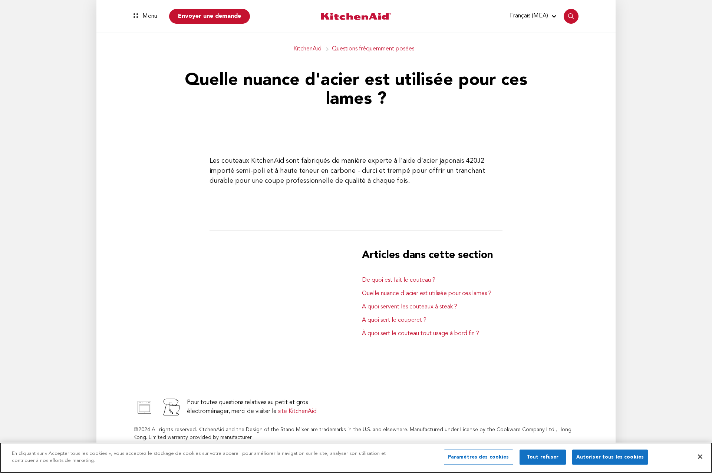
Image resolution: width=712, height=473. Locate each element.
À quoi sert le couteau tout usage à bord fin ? (420, 334)
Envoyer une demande (209, 16)
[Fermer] (700, 457)
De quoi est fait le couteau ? (398, 280)
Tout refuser (543, 457)
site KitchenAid (297, 411)
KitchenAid (307, 49)
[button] (534, 16)
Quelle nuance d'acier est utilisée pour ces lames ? (426, 294)
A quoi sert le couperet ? (394, 320)
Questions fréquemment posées (373, 49)
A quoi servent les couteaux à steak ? (409, 307)
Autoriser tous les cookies (610, 457)
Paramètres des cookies (478, 457)
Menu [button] (149, 16)
